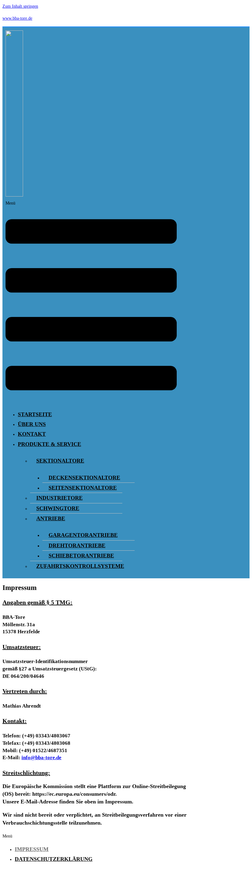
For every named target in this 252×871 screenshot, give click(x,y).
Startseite (35, 414)
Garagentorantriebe (83, 535)
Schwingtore (57, 508)
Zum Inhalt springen (20, 6)
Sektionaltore (60, 461)
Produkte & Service (49, 444)
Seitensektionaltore (83, 488)
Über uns (32, 424)
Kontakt (32, 434)
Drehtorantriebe (77, 545)
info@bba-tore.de (41, 757)
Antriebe (50, 518)
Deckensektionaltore (84, 478)
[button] (91, 302)
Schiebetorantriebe (81, 556)
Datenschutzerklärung (54, 859)
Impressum (32, 849)
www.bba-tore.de (17, 18)
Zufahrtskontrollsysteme (80, 566)
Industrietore (59, 498)
